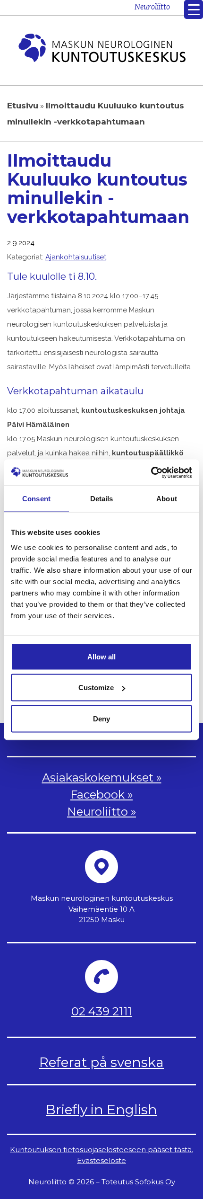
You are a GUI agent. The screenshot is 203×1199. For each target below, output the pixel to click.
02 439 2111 (101, 1011)
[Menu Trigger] (193, 9)
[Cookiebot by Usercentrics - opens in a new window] (151, 472)
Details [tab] (101, 499)
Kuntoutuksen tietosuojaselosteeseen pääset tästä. (101, 1149)
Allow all (101, 656)
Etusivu (22, 105)
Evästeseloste (101, 1160)
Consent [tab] (36, 499)
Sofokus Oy (155, 1181)
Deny (101, 718)
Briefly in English (101, 1109)
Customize (96, 688)
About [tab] (166, 499)
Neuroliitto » (101, 811)
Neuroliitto (152, 7)
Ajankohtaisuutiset (75, 257)
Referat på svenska (101, 1062)
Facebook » (101, 794)
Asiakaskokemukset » (101, 777)
